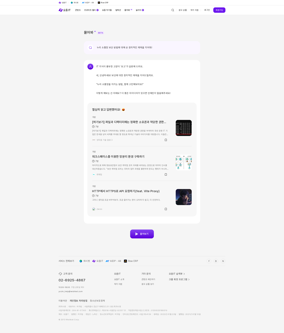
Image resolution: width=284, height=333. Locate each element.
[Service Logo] (64, 10)
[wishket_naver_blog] (223, 261)
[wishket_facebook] (208, 261)
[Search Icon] (173, 10)
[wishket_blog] (216, 261)
